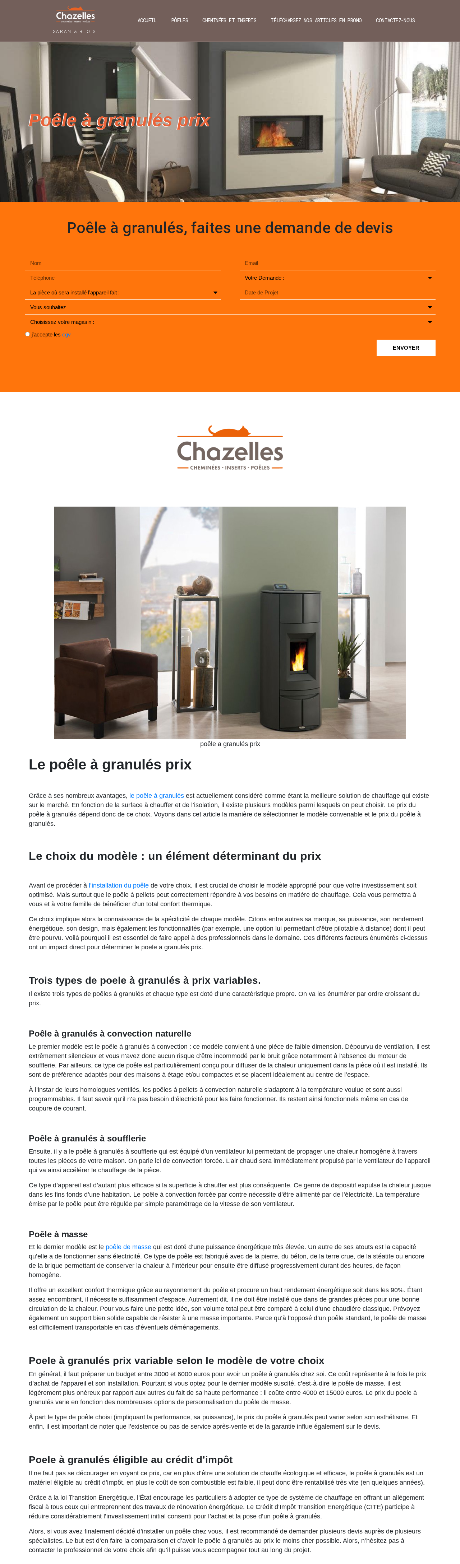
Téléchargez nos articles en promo (316, 20)
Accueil (147, 20)
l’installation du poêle (119, 885)
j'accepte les (51, 334)
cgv (66, 334)
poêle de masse (128, 1247)
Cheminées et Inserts (229, 20)
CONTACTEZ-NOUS (395, 20)
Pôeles (179, 20)
